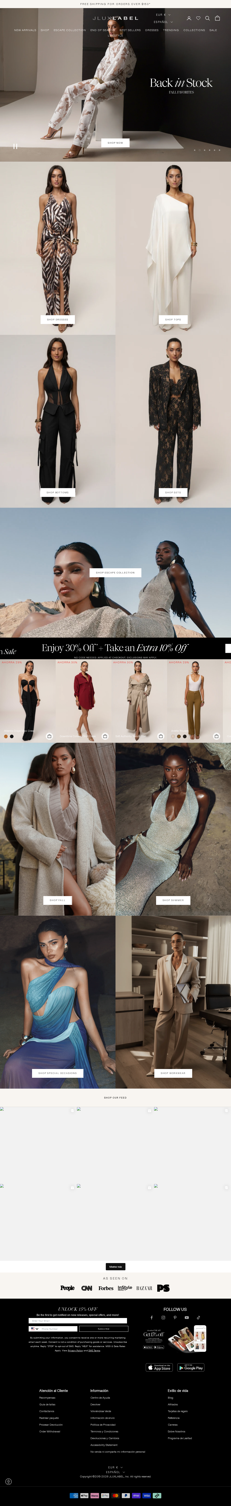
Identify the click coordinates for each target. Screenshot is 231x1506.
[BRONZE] (6, 736)
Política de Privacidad (103, 1424)
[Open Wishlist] (198, 18)
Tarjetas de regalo (178, 1411)
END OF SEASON (102, 30)
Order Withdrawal (49, 1431)
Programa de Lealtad (180, 1438)
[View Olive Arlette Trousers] (195, 701)
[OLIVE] (179, 736)
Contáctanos (46, 1411)
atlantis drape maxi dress (19, 730)
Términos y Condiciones (104, 1431)
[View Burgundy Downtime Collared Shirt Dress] (83, 701)
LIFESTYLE (115, 35)
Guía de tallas (47, 1404)
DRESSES (152, 30)
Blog (170, 1397)
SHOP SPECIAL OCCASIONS (58, 1073)
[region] (115, 85)
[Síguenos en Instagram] (163, 1317)
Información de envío (102, 1418)
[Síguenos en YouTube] (187, 1317)
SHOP (45, 30)
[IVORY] (174, 736)
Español (161, 22)
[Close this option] (8, 1482)
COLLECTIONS (194, 30)
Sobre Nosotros (176, 1431)
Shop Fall (57, 900)
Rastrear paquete (49, 1418)
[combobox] (34, 1329)
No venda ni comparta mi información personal (117, 1451)
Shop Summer (173, 900)
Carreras (173, 1424)
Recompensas (47, 1397)
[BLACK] (12, 736)
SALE (213, 30)
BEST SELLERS (130, 30)
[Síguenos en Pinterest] (175, 1317)
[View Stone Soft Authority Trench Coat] (139, 701)
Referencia (174, 1418)
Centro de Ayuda (100, 1397)
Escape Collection (70, 30)
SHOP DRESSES (58, 319)
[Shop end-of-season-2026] (115, 85)
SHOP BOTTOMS (58, 492)
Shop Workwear (173, 1073)
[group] (115, 648)
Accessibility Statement (104, 1445)
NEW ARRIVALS (25, 30)
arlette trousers (180, 730)
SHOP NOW (115, 142)
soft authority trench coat (131, 736)
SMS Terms (94, 1350)
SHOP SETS (173, 492)
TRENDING (171, 30)
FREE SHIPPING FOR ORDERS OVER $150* (115, 4)
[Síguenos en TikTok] (198, 1317)
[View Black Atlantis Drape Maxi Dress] (28, 701)
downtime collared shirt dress (78, 736)
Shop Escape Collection (115, 572)
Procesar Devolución (51, 1424)
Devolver (95, 1404)
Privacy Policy (75, 1350)
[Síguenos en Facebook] (151, 1317)
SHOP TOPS (173, 319)
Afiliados (173, 1404)
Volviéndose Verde (100, 1411)
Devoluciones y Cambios (104, 1438)
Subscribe (103, 1329)
